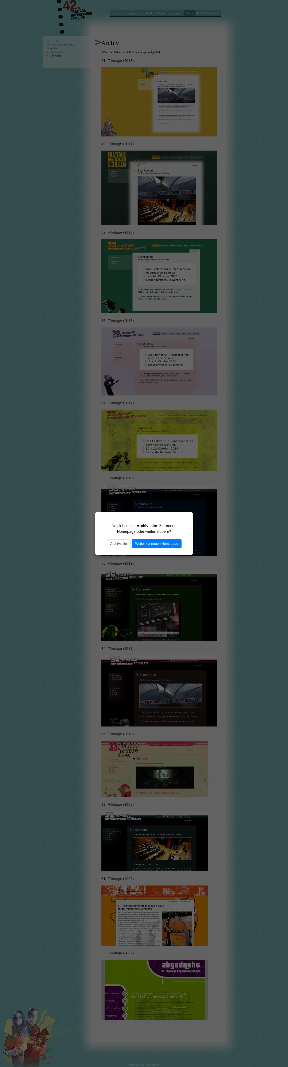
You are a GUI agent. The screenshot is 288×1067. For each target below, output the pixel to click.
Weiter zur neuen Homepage (156, 543)
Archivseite (118, 543)
